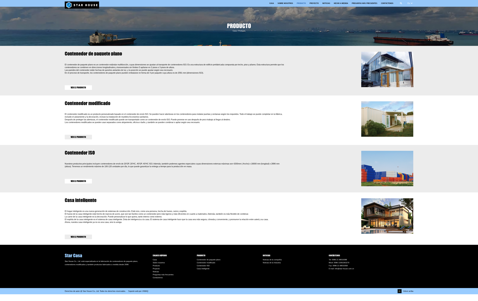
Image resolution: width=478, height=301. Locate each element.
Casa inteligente (80, 200)
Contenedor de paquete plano (93, 54)
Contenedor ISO (80, 153)
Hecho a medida (341, 3)
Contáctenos (387, 3)
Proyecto (314, 3)
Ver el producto (78, 87)
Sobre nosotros (285, 3)
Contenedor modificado (87, 103)
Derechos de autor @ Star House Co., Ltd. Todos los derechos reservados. (95, 291)
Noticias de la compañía (272, 260)
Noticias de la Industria (272, 263)
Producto (301, 3)
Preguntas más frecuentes (364, 3)
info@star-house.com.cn (344, 269)
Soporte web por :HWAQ (138, 291)
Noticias (326, 3)
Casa (271, 3)
